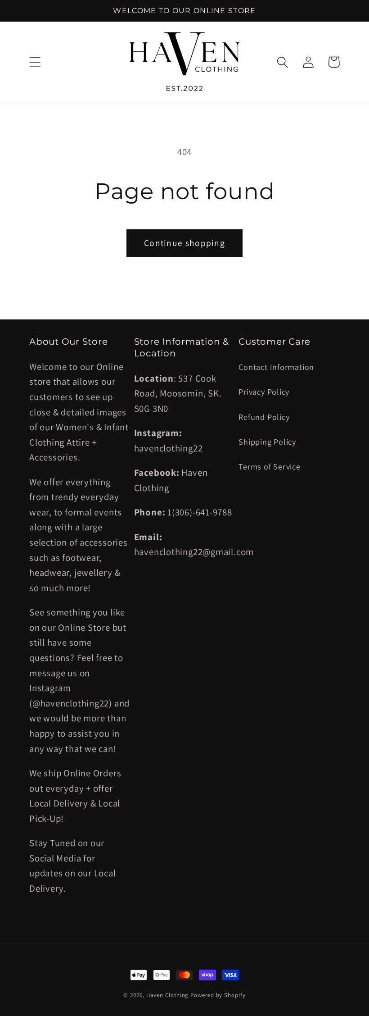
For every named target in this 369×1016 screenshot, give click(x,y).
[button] (35, 62)
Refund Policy (263, 416)
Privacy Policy (263, 391)
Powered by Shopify (217, 995)
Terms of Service (269, 466)
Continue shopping (184, 243)
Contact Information (276, 366)
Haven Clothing (167, 995)
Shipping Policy (267, 441)
